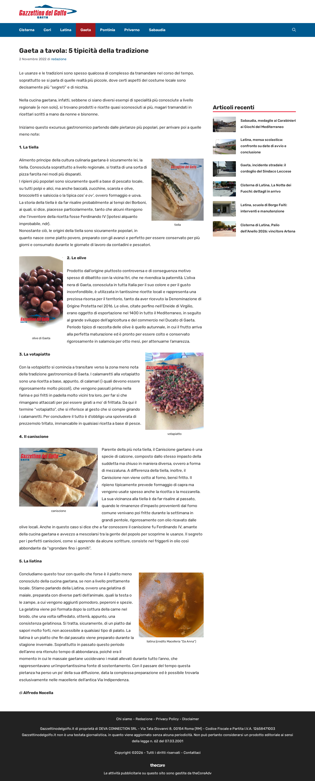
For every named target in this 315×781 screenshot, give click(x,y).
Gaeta (85, 30)
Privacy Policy (167, 719)
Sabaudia (157, 30)
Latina (65, 30)
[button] (294, 30)
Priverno (132, 30)
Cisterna (26, 30)
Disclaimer (190, 719)
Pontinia (107, 30)
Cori (47, 30)
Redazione (144, 719)
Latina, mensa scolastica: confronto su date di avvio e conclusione (263, 146)
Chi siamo (124, 719)
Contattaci (192, 753)
